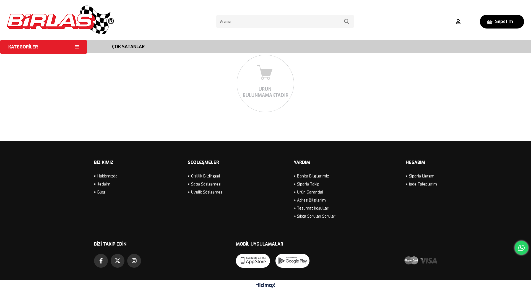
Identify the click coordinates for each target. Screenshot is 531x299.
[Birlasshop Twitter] (117, 261)
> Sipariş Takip (306, 184)
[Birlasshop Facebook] (101, 261)
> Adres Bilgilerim (310, 200)
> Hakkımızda (106, 176)
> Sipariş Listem (420, 176)
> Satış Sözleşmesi (205, 184)
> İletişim (102, 184)
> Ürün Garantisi (308, 192)
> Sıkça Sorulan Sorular (314, 216)
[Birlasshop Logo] (60, 20)
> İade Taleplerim (421, 184)
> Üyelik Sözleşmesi (205, 192)
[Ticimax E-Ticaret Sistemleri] (265, 286)
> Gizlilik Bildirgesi (204, 176)
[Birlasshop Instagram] (134, 261)
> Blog (99, 192)
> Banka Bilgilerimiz (311, 176)
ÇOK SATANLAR (128, 47)
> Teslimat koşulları (311, 208)
